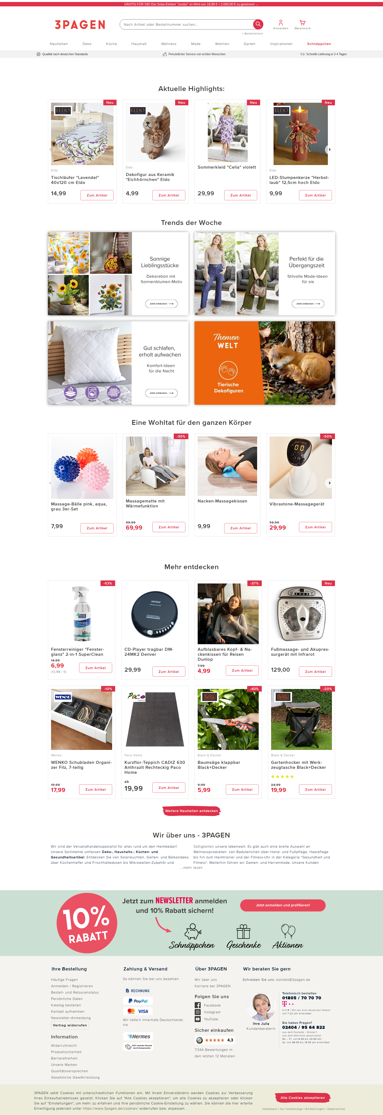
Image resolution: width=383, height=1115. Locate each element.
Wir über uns (206, 979)
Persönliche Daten (67, 999)
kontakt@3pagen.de (293, 979)
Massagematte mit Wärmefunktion (145, 503)
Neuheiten (59, 44)
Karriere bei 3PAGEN (213, 986)
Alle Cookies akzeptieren (303, 1097)
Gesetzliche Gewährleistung (75, 1077)
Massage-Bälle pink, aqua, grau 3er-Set (79, 506)
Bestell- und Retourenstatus (75, 992)
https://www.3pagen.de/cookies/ (110, 1108)
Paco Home (133, 755)
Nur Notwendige (291, 1109)
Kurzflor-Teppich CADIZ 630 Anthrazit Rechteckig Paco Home (154, 767)
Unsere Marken (64, 1064)
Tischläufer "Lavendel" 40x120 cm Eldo (75, 180)
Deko (87, 44)
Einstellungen (315, 1109)
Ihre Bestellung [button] (69, 969)
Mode (196, 44)
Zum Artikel (97, 195)
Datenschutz (336, 1109)
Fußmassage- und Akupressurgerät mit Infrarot (300, 652)
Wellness (169, 44)
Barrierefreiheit (64, 1058)
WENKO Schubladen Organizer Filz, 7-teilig (81, 765)
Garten (250, 44)
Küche (111, 44)
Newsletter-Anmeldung (71, 1018)
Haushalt (139, 44)
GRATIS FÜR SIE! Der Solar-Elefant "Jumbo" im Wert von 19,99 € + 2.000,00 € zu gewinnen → (191, 4)
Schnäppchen (319, 44)
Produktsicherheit (66, 1052)
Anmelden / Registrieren (72, 986)
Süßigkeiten (203, 846)
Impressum (269, 1109)
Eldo (129, 167)
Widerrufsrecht (64, 1045)
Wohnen (222, 44)
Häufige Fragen (64, 979)
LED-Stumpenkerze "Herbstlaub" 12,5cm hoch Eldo (299, 180)
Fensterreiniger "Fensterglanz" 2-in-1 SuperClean (77, 652)
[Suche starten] (258, 24)
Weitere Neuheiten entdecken (191, 811)
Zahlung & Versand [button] (145, 969)
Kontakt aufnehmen (68, 1011)
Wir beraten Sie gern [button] (267, 969)
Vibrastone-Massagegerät (297, 504)
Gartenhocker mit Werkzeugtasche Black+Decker (298, 765)
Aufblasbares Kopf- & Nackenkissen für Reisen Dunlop (225, 654)
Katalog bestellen (66, 1005)
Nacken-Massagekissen (222, 501)
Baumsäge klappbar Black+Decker (219, 765)
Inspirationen (281, 44)
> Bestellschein (252, 33)
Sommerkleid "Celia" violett (227, 167)
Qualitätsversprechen (69, 1071)
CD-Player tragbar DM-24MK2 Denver (149, 652)
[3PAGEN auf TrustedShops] (215, 1040)
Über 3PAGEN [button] (211, 969)
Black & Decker (209, 755)
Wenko (56, 755)
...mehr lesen (191, 867)
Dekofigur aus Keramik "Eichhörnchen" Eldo (150, 177)
